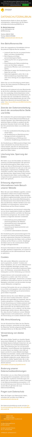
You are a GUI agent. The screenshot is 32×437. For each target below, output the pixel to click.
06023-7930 (10, 34)
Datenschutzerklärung (15, 5)
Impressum (4, 432)
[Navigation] (29, 10)
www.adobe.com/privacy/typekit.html (12, 364)
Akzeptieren (25, 5)
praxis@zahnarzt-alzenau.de (13, 38)
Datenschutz (12, 432)
